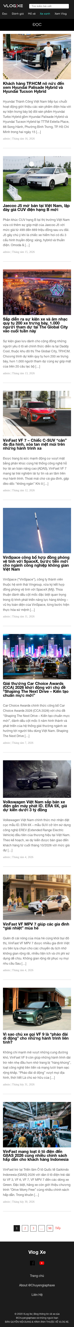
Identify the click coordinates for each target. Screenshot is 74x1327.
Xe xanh (45, 13)
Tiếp (58, 1228)
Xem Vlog (61, 13)
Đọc (4, 13)
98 (50, 1228)
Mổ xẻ (32, 13)
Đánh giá (18, 13)
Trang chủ (37, 1275)
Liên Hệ (37, 1294)
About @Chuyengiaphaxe (37, 1285)
